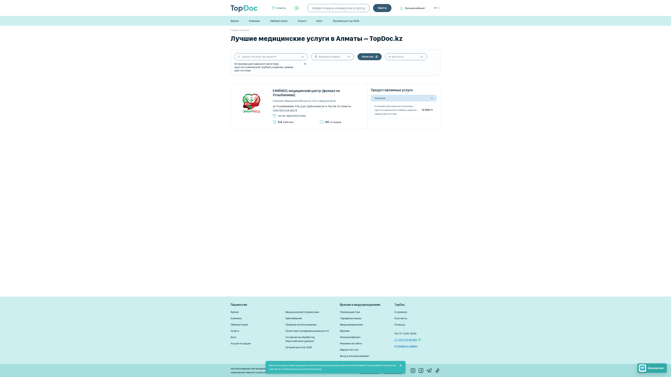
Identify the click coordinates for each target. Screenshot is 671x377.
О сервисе (400, 312)
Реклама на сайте (351, 343)
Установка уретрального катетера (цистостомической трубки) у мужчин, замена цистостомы (395, 110)
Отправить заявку (406, 346)
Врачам (344, 330)
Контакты (400, 318)
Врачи (235, 21)
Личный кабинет (415, 8)
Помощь (399, 324)
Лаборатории (278, 21)
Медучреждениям (351, 324)
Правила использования (300, 324)
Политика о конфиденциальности (307, 330)
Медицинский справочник (302, 312)
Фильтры (368, 56)
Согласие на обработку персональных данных (300, 339)
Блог (319, 21)
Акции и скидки (241, 343)
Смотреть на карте (285, 110)
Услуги (302, 21)
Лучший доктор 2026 (346, 21)
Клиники (254, 21)
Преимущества (350, 312)
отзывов (333, 122)
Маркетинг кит (349, 349)
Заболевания (293, 318)
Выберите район (329, 56)
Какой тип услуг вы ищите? (259, 56)
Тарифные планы (350, 318)
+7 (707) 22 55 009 (405, 339)
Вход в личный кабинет (355, 356)
